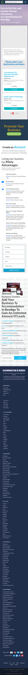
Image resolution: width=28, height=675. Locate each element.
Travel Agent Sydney (7, 636)
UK (10, 663)
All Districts (5, 544)
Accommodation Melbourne (9, 593)
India (4, 434)
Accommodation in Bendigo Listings (14, 673)
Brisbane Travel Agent (8, 643)
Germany (5, 427)
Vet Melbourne (6, 647)
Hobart (4, 534)
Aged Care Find (6, 625)
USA (14, 663)
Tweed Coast (6, 491)
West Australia (6, 468)
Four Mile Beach (6, 581)
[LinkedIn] (14, 655)
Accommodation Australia (8, 629)
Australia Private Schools (8, 615)
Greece (5, 436)
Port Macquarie (6, 532)
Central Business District (8, 553)
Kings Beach (5, 569)
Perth (4, 509)
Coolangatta (5, 572)
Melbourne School (7, 617)
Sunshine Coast (6, 475)
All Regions (5, 456)
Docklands (5, 576)
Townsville (5, 528)
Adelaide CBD (6, 554)
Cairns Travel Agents (7, 640)
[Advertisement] (14, 36)
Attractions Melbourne (8, 602)
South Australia (6, 472)
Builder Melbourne (7, 604)
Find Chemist (6, 627)
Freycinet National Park (8, 585)
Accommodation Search (8, 591)
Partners (5, 391)
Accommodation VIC (7, 595)
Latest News (6, 393)
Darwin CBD (5, 558)
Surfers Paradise (6, 547)
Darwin (4, 518)
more (16, 113)
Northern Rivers (6, 470)
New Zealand (6, 419)
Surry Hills (5, 583)
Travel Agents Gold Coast (8, 638)
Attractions (5, 600)
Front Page (5, 404)
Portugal (5, 439)
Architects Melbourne (8, 599)
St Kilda (4, 565)
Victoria (4, 459)
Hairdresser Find (6, 620)
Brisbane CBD (6, 560)
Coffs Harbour (6, 537)
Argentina (5, 448)
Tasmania (5, 477)
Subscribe (5, 405)
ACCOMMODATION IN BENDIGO (14, 370)
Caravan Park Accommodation (9, 606)
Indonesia (5, 445)
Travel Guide (5, 645)
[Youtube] (22, 655)
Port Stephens (6, 483)
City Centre (5, 574)
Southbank (5, 551)
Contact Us (5, 400)
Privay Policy (6, 407)
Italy (4, 421)
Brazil (4, 432)
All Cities (5, 503)
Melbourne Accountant (8, 597)
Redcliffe (5, 527)
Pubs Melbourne (6, 631)
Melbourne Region (7, 463)
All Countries (6, 414)
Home (3, 22)
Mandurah (5, 530)
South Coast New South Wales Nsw (11, 474)
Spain (4, 425)
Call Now (14, 86)
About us (5, 402)
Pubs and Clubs (6, 633)
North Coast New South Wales (10, 466)
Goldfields (5, 495)
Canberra (5, 516)
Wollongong (5, 523)
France (4, 423)
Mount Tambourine (7, 536)
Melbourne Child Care (7, 609)
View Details (14, 89)
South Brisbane (6, 571)
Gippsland (5, 490)
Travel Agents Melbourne (8, 642)
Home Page (5, 388)
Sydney (4, 505)
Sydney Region (6, 465)
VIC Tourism (5, 634)
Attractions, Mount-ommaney (13, 22)
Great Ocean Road (7, 497)
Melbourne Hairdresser (8, 618)
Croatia (5, 428)
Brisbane (5, 512)
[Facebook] (19, 655)
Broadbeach (5, 556)
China (11, 664)
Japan (4, 443)
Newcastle (5, 519)
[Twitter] (17, 655)
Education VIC (6, 613)
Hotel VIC (5, 622)
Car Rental (5, 624)
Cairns (4, 521)
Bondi (4, 563)
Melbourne (5, 507)
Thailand (5, 446)
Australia (5, 416)
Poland (4, 437)
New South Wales (7, 457)
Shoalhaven (5, 488)
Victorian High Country (8, 486)
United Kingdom (7, 430)
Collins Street (6, 567)
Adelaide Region (6, 493)
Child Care (5, 608)
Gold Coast (5, 510)
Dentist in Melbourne (7, 611)
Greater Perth (6, 481)
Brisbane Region (6, 479)
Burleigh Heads (6, 578)
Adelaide (5, 514)
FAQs (4, 395)
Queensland (5, 461)
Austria (5, 441)
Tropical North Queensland (9, 484)
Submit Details (14, 270)
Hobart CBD (5, 562)
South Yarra (5, 580)
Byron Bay (5, 525)
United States (6, 418)
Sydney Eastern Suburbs (8, 549)
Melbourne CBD (6, 546)
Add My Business (14, 134)
